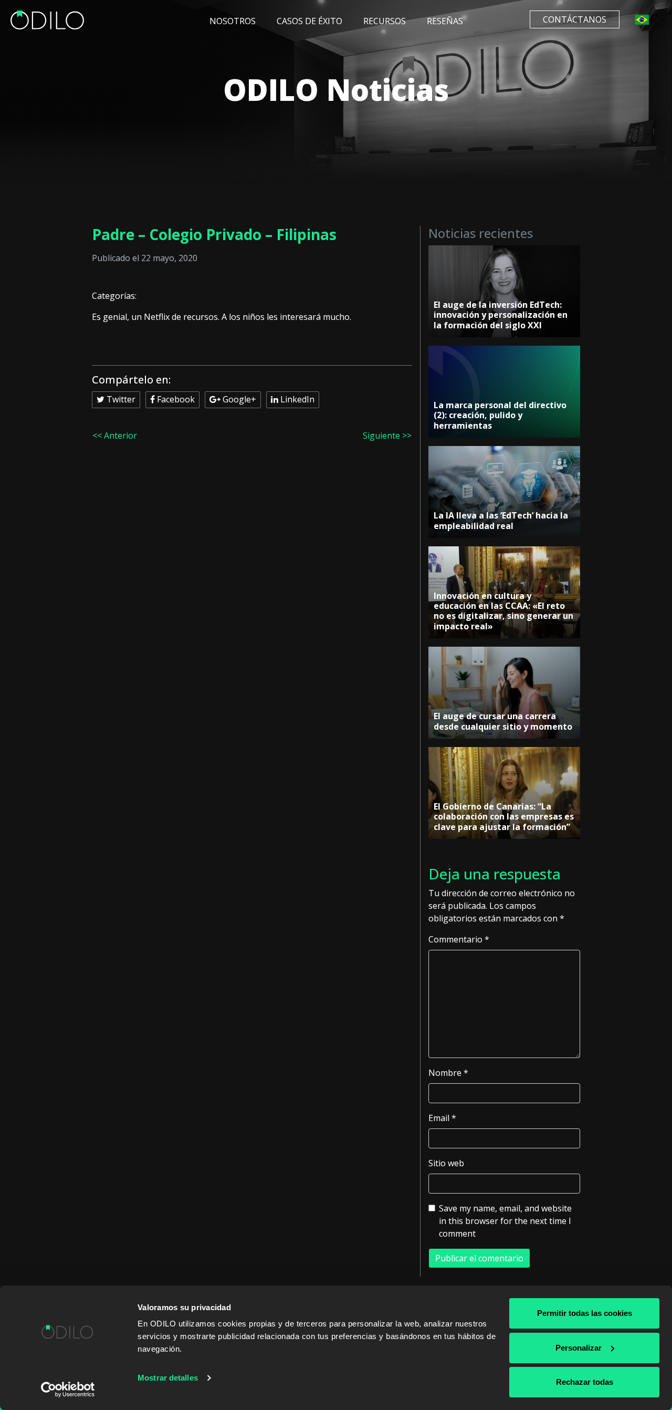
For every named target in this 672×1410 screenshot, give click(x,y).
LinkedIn (296, 399)
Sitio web (446, 1163)
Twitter (119, 399)
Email (442, 1118)
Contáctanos (574, 19)
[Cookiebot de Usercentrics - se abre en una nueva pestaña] (68, 1389)
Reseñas (445, 21)
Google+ (238, 399)
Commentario (458, 939)
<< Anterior (114, 435)
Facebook (175, 399)
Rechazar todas (584, 1381)
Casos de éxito (309, 21)
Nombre (448, 1073)
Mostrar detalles (168, 1377)
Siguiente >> (387, 435)
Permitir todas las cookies (584, 1313)
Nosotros (232, 21)
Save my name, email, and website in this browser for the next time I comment (505, 1220)
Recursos (384, 21)
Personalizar (578, 1347)
